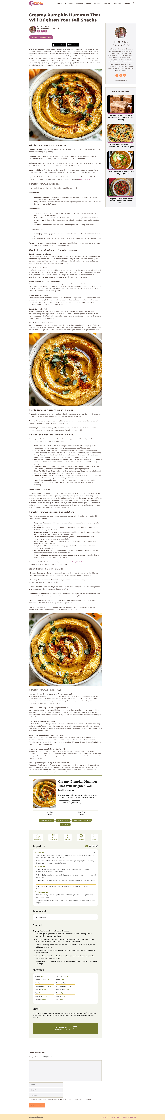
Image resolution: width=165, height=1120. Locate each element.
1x (86, 846)
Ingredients (37, 839)
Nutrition (81, 839)
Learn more (121, 80)
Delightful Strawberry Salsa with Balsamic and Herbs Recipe (121, 201)
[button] (133, 3)
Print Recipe (74, 45)
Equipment (53, 839)
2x (90, 846)
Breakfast (79, 3)
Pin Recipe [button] (76, 802)
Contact (127, 3)
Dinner (97, 3)
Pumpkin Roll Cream (87, 179)
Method (67, 839)
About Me (69, 3)
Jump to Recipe (59, 45)
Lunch (88, 3)
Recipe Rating (34, 1057)
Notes (94, 839)
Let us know (57, 1030)
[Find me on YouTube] (116, 75)
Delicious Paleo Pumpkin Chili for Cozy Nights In (121, 173)
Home (59, 3)
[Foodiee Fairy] (36, 3)
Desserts (106, 3)
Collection (117, 3)
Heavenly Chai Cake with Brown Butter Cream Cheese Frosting (120, 117)
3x (93, 846)
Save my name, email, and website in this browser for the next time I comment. (61, 1100)
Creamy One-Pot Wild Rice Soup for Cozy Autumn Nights (121, 146)
